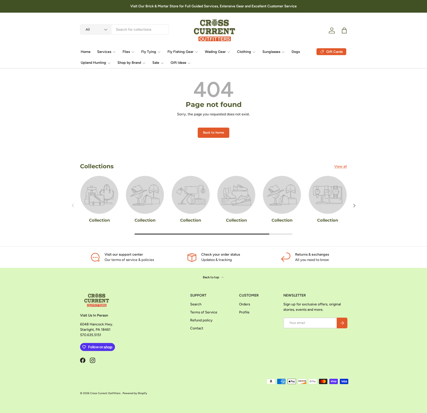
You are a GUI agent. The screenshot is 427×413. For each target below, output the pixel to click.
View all (340, 166)
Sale (155, 62)
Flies (126, 52)
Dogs (296, 52)
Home (86, 52)
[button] (344, 30)
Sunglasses (271, 52)
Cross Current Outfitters (105, 393)
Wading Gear (215, 52)
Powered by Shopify (135, 393)
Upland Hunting (93, 62)
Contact (196, 328)
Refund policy (201, 320)
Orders (244, 304)
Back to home (213, 132)
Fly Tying (148, 52)
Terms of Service (203, 312)
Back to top (211, 277)
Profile (244, 312)
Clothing (244, 52)
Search (195, 304)
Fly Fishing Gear (180, 52)
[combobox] (124, 29)
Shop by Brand (129, 62)
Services (104, 52)
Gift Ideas (178, 62)
